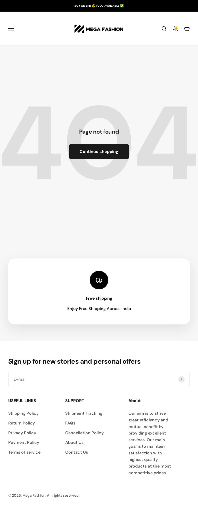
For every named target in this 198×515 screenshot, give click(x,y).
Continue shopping (99, 151)
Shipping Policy (23, 413)
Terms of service (24, 452)
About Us (74, 442)
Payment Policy (23, 442)
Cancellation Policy (84, 433)
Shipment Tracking (83, 413)
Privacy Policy (22, 433)
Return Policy (21, 423)
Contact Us (76, 452)
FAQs (70, 423)
